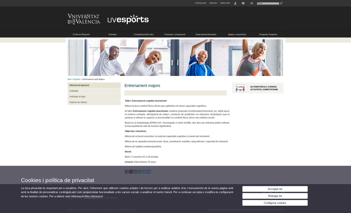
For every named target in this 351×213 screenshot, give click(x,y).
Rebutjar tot (275, 195)
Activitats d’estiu (77, 96)
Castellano (200, 3)
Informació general (79, 85)
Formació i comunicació (174, 34)
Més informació (93, 196)
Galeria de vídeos (78, 102)
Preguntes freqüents (268, 34)
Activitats (113, 34)
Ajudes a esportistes (237, 34)
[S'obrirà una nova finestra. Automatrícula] (257, 92)
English (213, 3)
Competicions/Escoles (144, 34)
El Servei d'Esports (81, 34)
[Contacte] (243, 3)
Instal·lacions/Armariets (206, 34)
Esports (76, 79)
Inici (69, 79)
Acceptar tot (275, 188)
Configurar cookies (275, 202)
